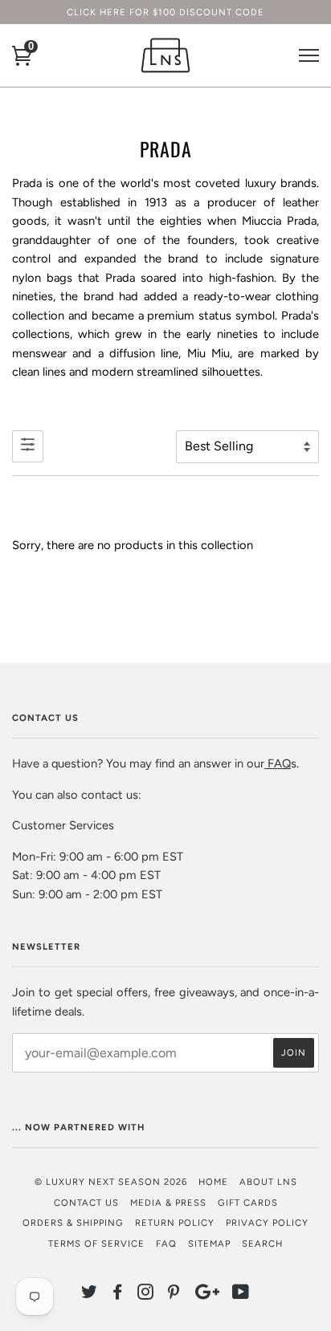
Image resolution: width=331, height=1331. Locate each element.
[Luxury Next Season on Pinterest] (174, 1294)
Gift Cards (248, 1202)
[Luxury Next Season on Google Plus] (207, 1294)
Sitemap (209, 1243)
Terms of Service (96, 1243)
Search (262, 1243)
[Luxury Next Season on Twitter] (89, 1294)
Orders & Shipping (73, 1222)
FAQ (277, 763)
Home (213, 1181)
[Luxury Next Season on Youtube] (241, 1294)
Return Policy (175, 1222)
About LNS (268, 1181)
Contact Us (86, 1202)
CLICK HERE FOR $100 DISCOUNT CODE (165, 12)
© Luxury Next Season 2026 (111, 1181)
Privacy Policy (267, 1222)
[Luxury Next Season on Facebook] (117, 1294)
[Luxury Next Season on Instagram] (145, 1294)
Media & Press (168, 1202)
